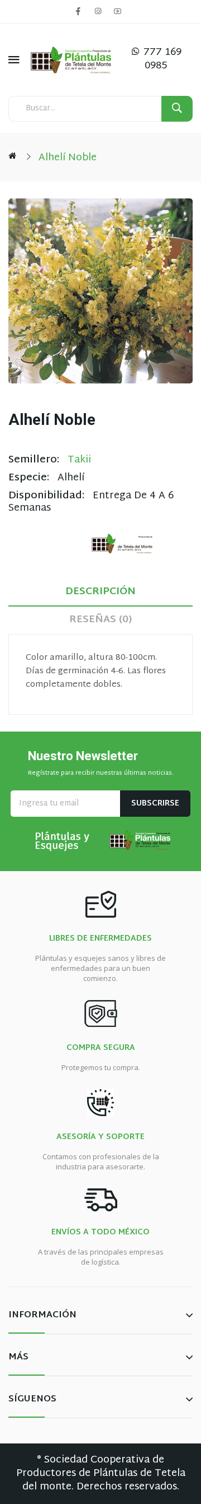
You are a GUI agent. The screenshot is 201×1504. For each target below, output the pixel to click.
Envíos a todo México (100, 1233)
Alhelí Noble (68, 158)
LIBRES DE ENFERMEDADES (100, 939)
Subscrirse (155, 804)
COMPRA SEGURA (100, 1048)
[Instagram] (97, 11)
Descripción (100, 591)
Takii (79, 460)
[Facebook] (78, 11)
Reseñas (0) (100, 619)
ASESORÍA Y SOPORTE (100, 1137)
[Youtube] (117, 11)
